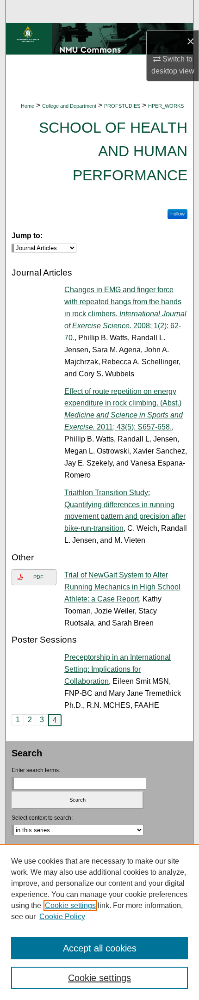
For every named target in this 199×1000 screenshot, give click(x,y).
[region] (99, 922)
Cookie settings (70, 905)
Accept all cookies (100, 948)
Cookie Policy (62, 916)
